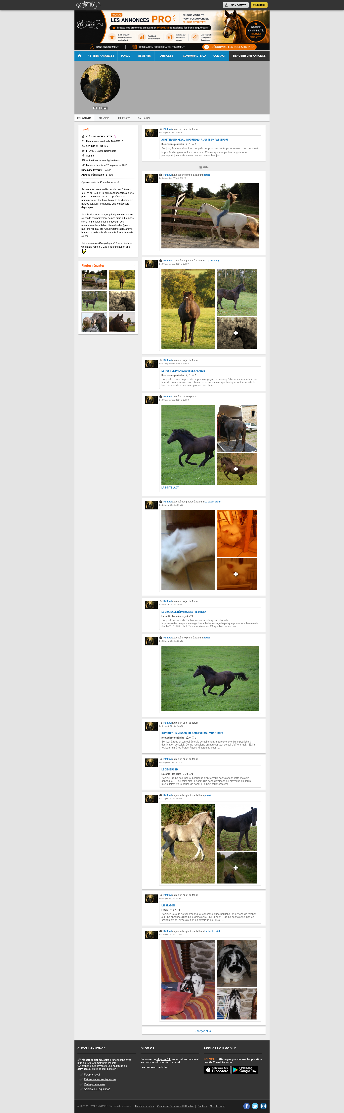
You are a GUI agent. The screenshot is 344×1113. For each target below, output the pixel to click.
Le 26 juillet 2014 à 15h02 (171, 762)
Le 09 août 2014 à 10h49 (171, 605)
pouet (206, 174)
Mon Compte (238, 5)
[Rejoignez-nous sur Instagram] (263, 1106)
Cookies (202, 1106)
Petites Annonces (101, 55)
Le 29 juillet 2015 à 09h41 (171, 132)
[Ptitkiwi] (151, 136)
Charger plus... (203, 1030)
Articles (166, 55)
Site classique (217, 1106)
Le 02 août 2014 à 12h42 (171, 641)
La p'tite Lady (212, 260)
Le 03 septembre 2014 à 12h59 (174, 264)
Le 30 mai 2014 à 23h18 (170, 935)
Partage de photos (94, 1084)
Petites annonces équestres (100, 1079)
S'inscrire (259, 5)
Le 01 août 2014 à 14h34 (171, 726)
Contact (219, 55)
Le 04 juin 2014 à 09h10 (170, 898)
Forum (126, 55)
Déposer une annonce (249, 55)
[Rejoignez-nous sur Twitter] (254, 1106)
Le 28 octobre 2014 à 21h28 (172, 178)
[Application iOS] (217, 1070)
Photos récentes (93, 265)
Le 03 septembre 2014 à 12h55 (174, 363)
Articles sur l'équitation (97, 1088)
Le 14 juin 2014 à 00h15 (170, 799)
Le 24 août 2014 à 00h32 (171, 505)
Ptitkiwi (167, 129)
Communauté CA (194, 55)
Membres (144, 55)
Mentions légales (144, 1106)
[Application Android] (244, 1070)
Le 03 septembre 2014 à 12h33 (174, 400)
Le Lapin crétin (212, 501)
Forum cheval (92, 1074)
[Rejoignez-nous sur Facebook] (246, 1106)
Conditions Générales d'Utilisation (175, 1106)
